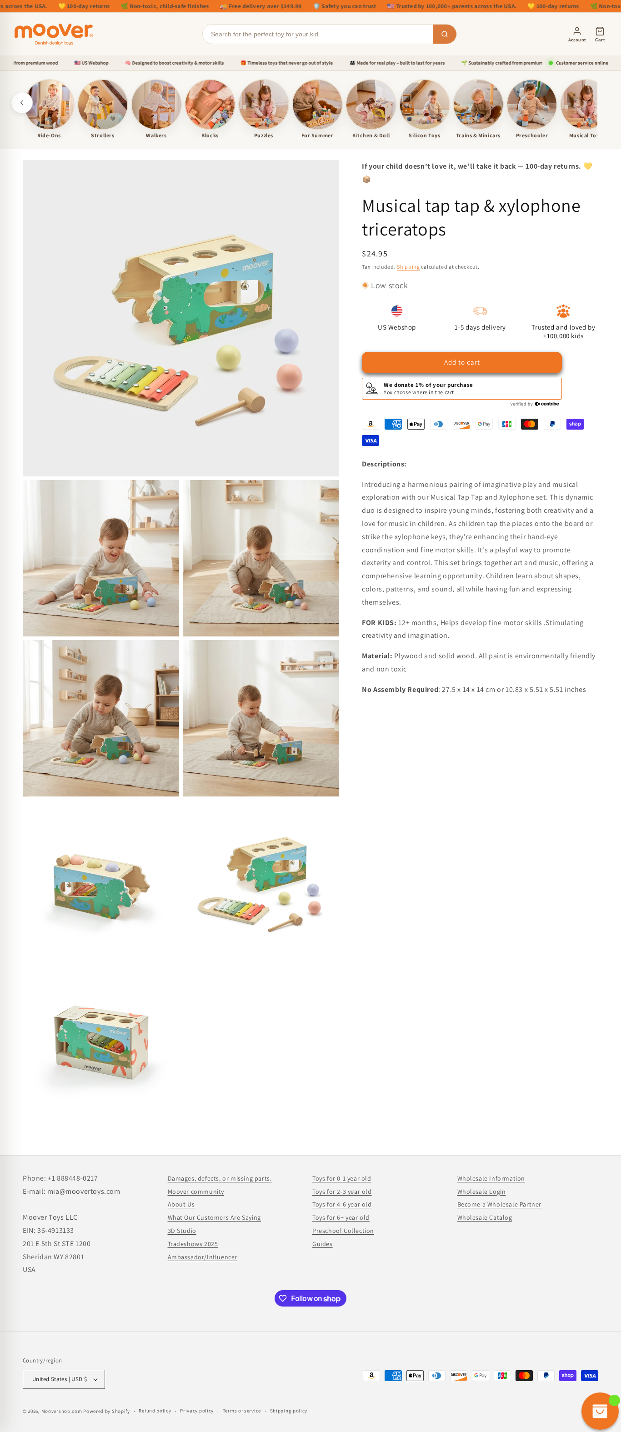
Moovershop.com (61, 1411)
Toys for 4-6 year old (342, 1204)
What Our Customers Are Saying (214, 1217)
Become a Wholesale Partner (499, 1204)
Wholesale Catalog (484, 1217)
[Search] (444, 34)
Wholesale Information (491, 1178)
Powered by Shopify (106, 1411)
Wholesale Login (481, 1191)
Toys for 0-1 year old (341, 1178)
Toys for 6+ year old (341, 1217)
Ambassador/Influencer (203, 1257)
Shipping (408, 266)
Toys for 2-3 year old (342, 1191)
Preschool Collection (343, 1231)
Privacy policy (197, 1410)
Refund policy (155, 1410)
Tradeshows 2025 (193, 1244)
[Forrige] (22, 103)
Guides (322, 1244)
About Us (181, 1204)
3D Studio (182, 1231)
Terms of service (242, 1410)
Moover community (196, 1191)
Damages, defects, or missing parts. (220, 1178)
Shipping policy (289, 1410)
